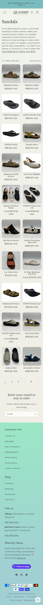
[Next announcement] (38, 4)
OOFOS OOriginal (11, 115)
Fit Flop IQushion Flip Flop (32, 273)
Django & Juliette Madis (11, 207)
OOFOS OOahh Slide (32, 115)
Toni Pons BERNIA (32, 174)
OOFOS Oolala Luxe (32, 304)
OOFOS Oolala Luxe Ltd (32, 207)
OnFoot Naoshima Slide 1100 (32, 242)
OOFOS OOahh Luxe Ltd (11, 334)
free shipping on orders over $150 (18, 51)
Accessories (10, 494)
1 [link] (5, 381)
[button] (4, 12)
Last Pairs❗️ (10, 499)
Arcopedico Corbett (32, 368)
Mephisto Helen (32, 85)
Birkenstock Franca (11, 304)
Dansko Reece (32, 145)
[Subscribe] (35, 414)
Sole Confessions (12, 447)
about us (21, 558)
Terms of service (12, 468)
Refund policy (11, 457)
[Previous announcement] (4, 4)
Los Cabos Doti (11, 272)
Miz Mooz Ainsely (11, 240)
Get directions (12, 522)
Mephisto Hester (11, 85)
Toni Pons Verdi (32, 333)
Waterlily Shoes (20, 594)
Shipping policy (11, 452)
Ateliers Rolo (11, 368)
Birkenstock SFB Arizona (11, 175)
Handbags (9, 489)
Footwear (9, 483)
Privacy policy (11, 463)
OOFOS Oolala (11, 145)
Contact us (10, 436)
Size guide (9, 441)
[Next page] (37, 381)
